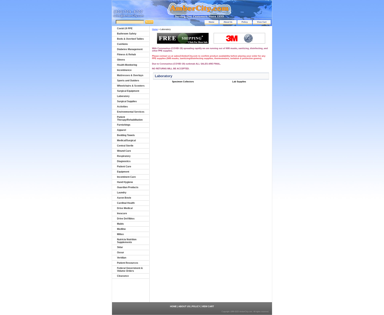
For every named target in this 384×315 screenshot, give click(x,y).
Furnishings (123, 124)
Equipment (123, 171)
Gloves (121, 59)
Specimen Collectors (183, 81)
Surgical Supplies (127, 101)
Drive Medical (125, 208)
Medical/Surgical (126, 140)
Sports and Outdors (128, 80)
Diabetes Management (130, 49)
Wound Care (124, 150)
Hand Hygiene (125, 182)
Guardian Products (127, 187)
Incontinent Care (126, 177)
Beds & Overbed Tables (130, 38)
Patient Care (124, 166)
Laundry (121, 192)
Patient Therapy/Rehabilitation (130, 118)
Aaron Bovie (124, 197)
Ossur (120, 252)
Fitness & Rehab (126, 54)
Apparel (121, 130)
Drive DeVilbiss (126, 218)
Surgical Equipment (128, 91)
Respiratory (124, 156)
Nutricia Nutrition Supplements (126, 241)
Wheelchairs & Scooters (131, 85)
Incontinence (124, 70)
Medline (121, 229)
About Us (228, 22)
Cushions (122, 44)
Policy (245, 22)
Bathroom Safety (126, 33)
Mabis (120, 223)
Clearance (123, 276)
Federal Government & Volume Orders (130, 269)
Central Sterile (125, 145)
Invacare (122, 213)
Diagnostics (124, 161)
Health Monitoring (127, 65)
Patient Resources (127, 262)
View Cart (261, 22)
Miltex (120, 234)
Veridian (121, 257)
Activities (122, 106)
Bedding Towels (126, 135)
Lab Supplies (239, 81)
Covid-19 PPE (125, 28)
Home (211, 22)
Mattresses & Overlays (130, 75)
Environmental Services (130, 111)
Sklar (120, 247)
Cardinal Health (126, 203)
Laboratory (123, 96)
